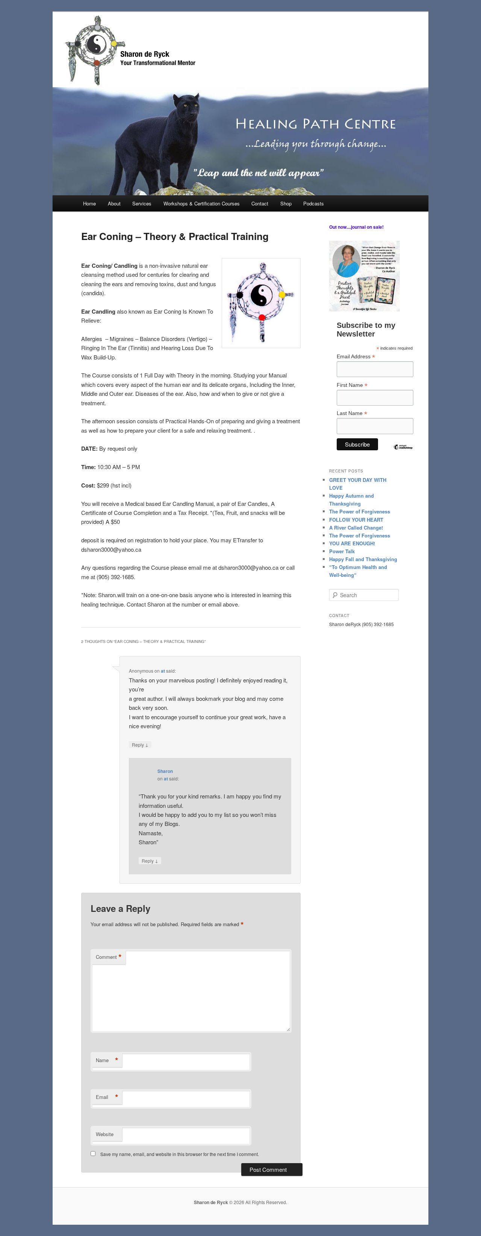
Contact (259, 203)
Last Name (352, 413)
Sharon (165, 771)
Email (107, 1097)
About (114, 203)
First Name (352, 385)
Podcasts (313, 203)
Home (89, 203)
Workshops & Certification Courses (201, 203)
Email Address (356, 356)
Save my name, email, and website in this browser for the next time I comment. (179, 1154)
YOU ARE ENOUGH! (352, 543)
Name (107, 1060)
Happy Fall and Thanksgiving (363, 559)
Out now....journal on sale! (356, 226)
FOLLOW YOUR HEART (356, 519)
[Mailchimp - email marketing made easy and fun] (402, 453)
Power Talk (342, 551)
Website (104, 1134)
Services (141, 203)
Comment (109, 957)
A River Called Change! (356, 527)
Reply (140, 744)
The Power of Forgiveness (359, 511)
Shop (286, 203)
